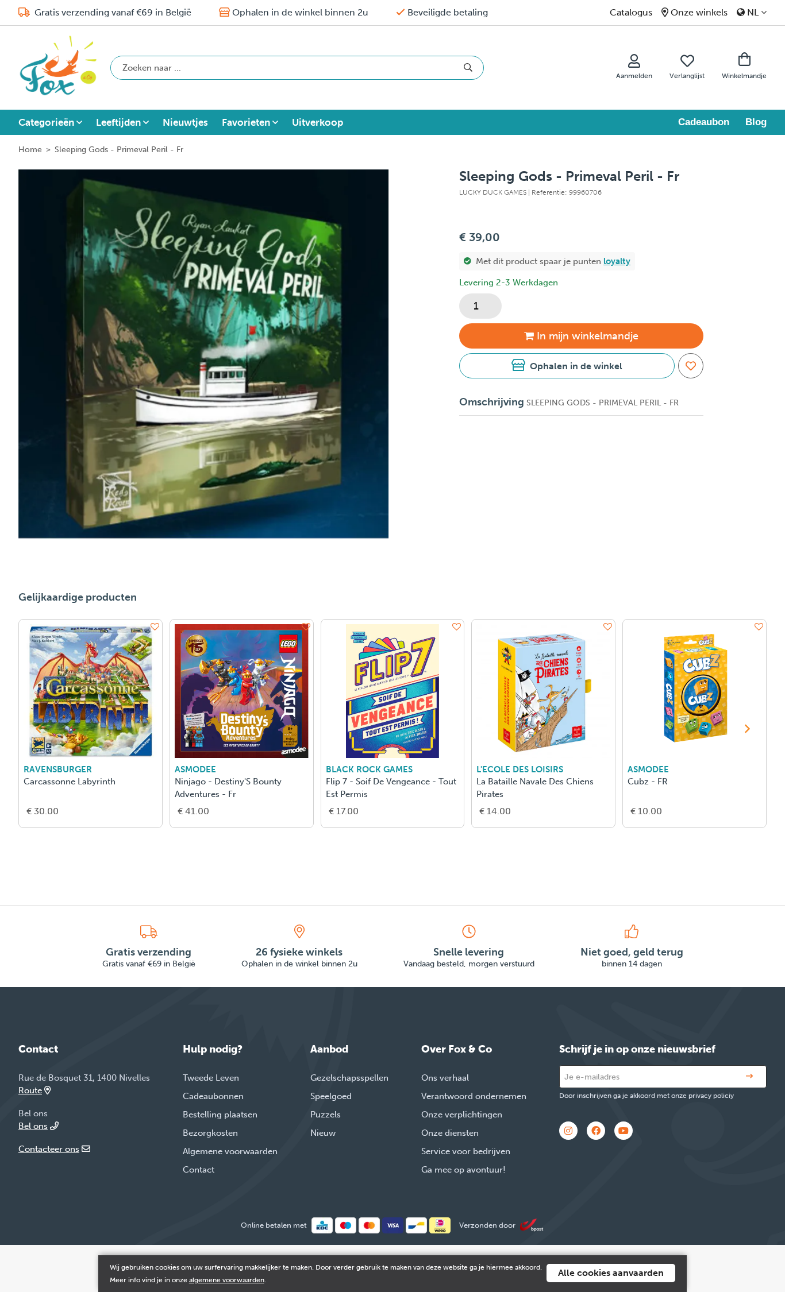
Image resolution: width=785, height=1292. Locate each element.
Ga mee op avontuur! (463, 1170)
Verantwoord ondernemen (473, 1096)
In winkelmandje (587, 336)
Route (30, 1090)
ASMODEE (195, 769)
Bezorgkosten (210, 1133)
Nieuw (323, 1133)
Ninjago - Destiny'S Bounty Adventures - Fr (228, 787)
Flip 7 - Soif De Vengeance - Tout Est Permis (391, 787)
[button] (567, 365)
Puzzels (325, 1114)
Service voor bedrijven (465, 1151)
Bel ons (33, 1126)
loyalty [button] (616, 261)
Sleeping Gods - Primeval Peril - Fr (119, 149)
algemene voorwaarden (226, 1280)
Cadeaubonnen (213, 1096)
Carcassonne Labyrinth (70, 781)
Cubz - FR (648, 781)
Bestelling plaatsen (220, 1114)
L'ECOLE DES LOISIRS (519, 769)
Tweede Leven (211, 1078)
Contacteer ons (48, 1149)
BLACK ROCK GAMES (369, 769)
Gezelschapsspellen (349, 1078)
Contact (198, 1170)
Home (30, 149)
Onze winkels (699, 12)
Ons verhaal (445, 1078)
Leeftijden (118, 122)
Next (747, 728)
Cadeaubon (703, 122)
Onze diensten (450, 1133)
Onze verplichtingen (461, 1114)
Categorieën (46, 122)
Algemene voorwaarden (230, 1151)
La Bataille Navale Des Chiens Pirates (535, 787)
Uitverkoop (317, 122)
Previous (38, 728)
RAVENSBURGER (58, 769)
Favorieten (246, 122)
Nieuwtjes (185, 122)
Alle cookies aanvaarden (611, 1272)
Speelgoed (331, 1096)
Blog (756, 122)
